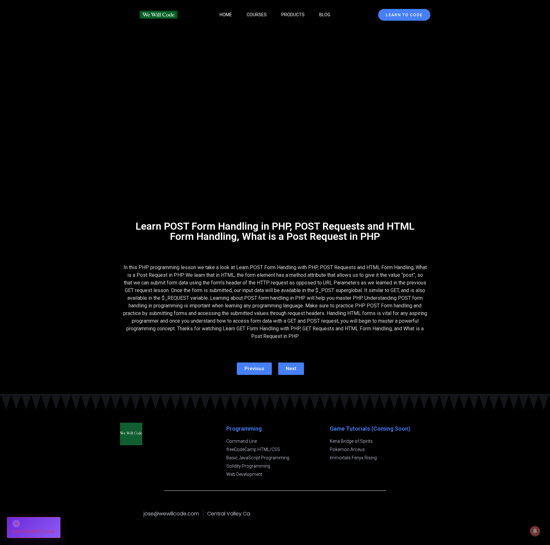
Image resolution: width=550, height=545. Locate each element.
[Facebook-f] (401, 514)
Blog (324, 14)
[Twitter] (427, 514)
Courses (257, 14)
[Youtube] (414, 514)
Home (226, 14)
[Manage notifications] (535, 531)
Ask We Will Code (33, 527)
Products (293, 14)
